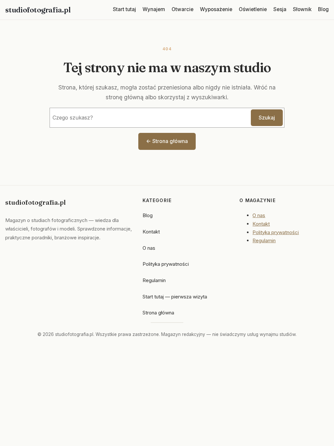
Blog (323, 9)
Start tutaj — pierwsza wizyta (175, 297)
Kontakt (151, 232)
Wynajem (154, 9)
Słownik (302, 9)
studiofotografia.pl (38, 9)
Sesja (279, 9)
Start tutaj (124, 9)
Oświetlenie (253, 9)
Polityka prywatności (166, 264)
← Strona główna (167, 141)
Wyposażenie (216, 9)
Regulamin (154, 280)
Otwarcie (182, 9)
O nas (149, 248)
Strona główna (158, 313)
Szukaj (267, 117)
